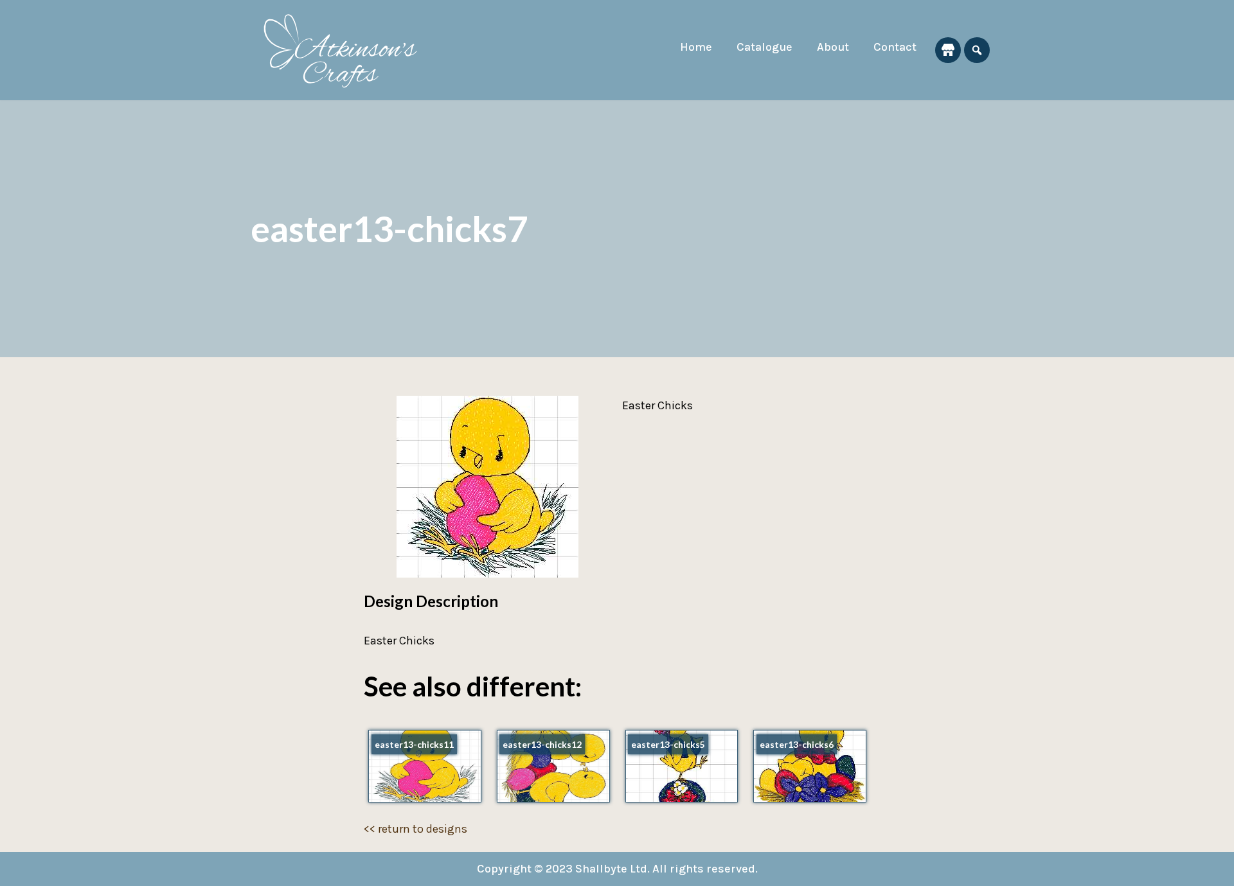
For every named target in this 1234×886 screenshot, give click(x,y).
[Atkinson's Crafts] (347, 50)
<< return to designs (415, 829)
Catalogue (764, 47)
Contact (895, 47)
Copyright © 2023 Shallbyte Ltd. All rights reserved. (617, 869)
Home (696, 47)
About (833, 47)
